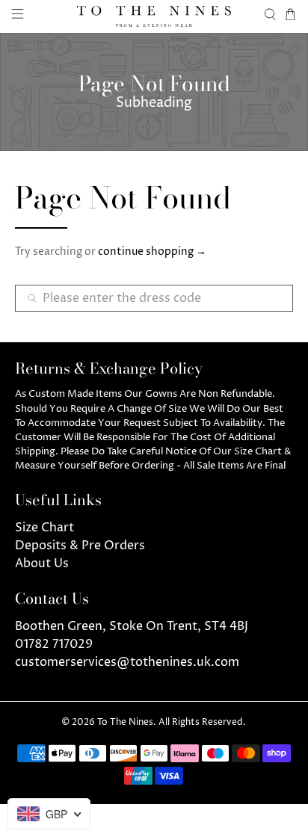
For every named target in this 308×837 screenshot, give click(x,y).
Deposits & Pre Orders (80, 545)
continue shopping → (152, 251)
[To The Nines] (154, 16)
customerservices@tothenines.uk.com (127, 662)
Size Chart (44, 527)
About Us (42, 563)
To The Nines (125, 723)
